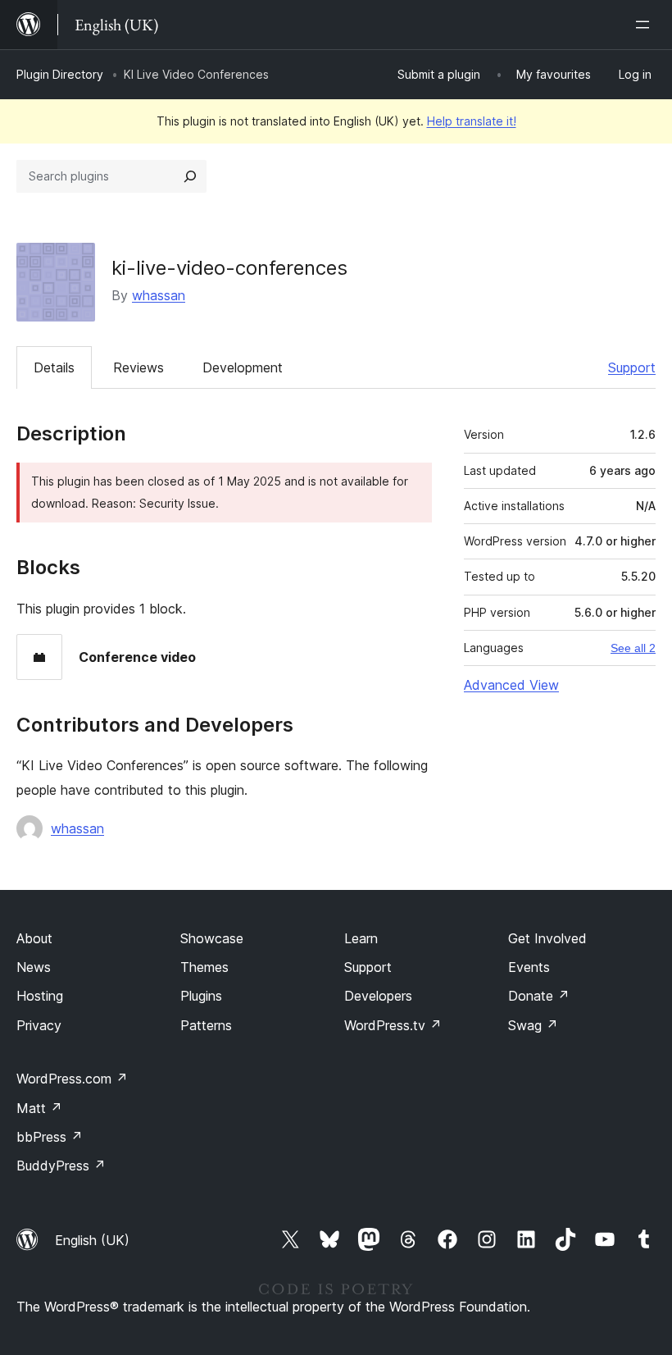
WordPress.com (72, 1078)
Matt (39, 1108)
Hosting (39, 996)
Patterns (206, 1025)
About (34, 938)
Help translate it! (471, 121)
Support (632, 367)
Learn (361, 938)
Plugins (201, 996)
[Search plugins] (190, 176)
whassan (158, 295)
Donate (539, 996)
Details (54, 367)
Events (529, 967)
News (33, 967)
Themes (204, 967)
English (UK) (92, 1240)
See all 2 (633, 648)
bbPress (49, 1137)
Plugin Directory (59, 74)
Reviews (138, 367)
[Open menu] (646, 24)
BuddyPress (61, 1165)
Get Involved (547, 938)
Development (242, 367)
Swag (533, 1025)
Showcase (211, 938)
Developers (378, 996)
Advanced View (511, 685)
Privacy (38, 1025)
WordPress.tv (393, 1025)
